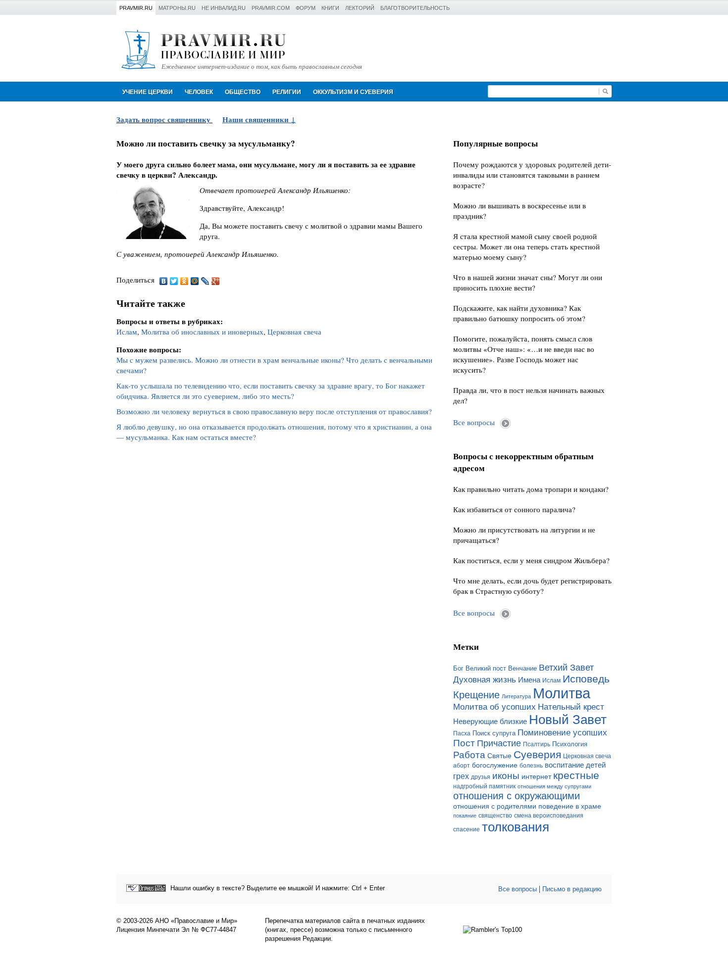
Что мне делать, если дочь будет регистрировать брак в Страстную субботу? (532, 586)
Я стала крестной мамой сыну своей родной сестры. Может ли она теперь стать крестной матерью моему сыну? (526, 246)
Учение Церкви (147, 92)
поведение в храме (569, 806)
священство (495, 816)
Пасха (461, 733)
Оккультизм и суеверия (353, 92)
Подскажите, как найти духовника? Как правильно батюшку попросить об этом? (519, 313)
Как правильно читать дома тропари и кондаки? (531, 489)
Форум (305, 8)
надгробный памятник (484, 786)
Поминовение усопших (562, 732)
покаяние (464, 816)
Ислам (126, 332)
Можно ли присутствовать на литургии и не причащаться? (524, 535)
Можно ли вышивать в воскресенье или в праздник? (519, 210)
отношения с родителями (494, 806)
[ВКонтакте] (163, 281)
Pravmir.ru (136, 8)
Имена (529, 680)
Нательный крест (571, 707)
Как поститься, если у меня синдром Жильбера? (531, 560)
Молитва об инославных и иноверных (202, 332)
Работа (469, 755)
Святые (499, 756)
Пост (464, 743)
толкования (515, 827)
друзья (480, 777)
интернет (536, 776)
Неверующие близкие (490, 721)
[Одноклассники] (184, 281)
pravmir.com (271, 8)
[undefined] (146, 888)
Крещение (476, 694)
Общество (242, 92)
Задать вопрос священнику (163, 119)
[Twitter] (174, 281)
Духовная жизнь (484, 679)
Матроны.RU (177, 8)
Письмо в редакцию (572, 889)
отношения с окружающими (516, 795)
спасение (466, 829)
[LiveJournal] (205, 281)
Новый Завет (568, 719)
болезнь (531, 765)
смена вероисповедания (548, 815)
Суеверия (537, 754)
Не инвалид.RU (224, 8)
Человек (199, 92)
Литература (516, 696)
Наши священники (256, 119)
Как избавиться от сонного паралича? (514, 509)
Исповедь (586, 678)
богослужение (495, 765)
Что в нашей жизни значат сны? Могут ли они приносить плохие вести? (527, 282)
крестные (576, 775)
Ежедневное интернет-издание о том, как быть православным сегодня (261, 66)
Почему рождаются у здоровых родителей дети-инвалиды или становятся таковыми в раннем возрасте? (532, 174)
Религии (286, 92)
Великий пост (486, 668)
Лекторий (359, 8)
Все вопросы (474, 422)
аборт (461, 765)
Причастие (499, 743)
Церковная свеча (294, 332)
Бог (458, 668)
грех (461, 776)
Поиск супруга (494, 733)
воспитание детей (575, 765)
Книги (330, 8)
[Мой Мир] (195, 281)
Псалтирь (536, 744)
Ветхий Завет (566, 668)
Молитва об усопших (494, 707)
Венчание (522, 668)
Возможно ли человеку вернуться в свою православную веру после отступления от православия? (274, 411)
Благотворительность (415, 8)
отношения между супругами (554, 786)
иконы (506, 776)
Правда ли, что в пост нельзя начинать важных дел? (529, 395)
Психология (569, 744)
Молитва (561, 693)
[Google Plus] (215, 281)
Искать (605, 91)
